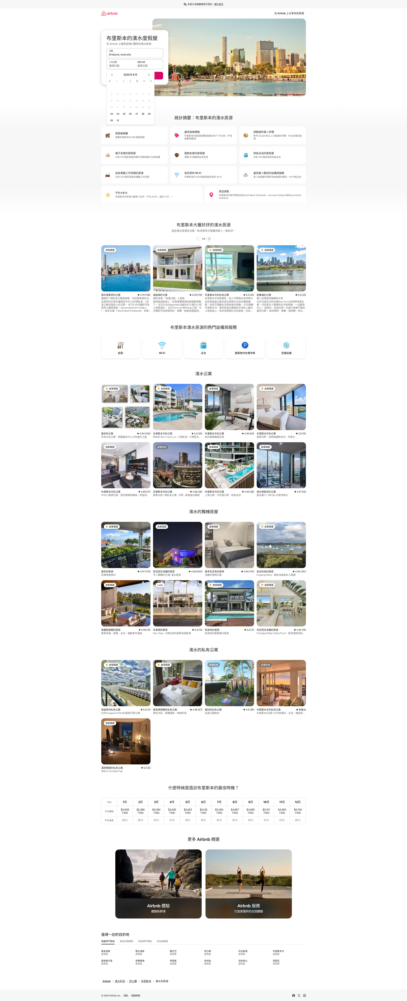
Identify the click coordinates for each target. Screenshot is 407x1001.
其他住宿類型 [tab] (126, 941)
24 (118, 113)
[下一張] (209, 238)
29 (149, 113)
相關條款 (135, 995)
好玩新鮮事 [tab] (162, 941)
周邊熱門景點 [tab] (108, 941)
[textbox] (120, 66)
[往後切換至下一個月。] (149, 75)
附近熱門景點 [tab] (145, 941)
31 (118, 120)
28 (143, 113)
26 (130, 113)
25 (124, 113)
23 (111, 113)
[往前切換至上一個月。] (112, 75)
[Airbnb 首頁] (109, 13)
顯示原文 (218, 4)
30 (111, 120)
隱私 (126, 995)
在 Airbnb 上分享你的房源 (289, 13)
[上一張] (198, 238)
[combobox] (135, 54)
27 (136, 113)
